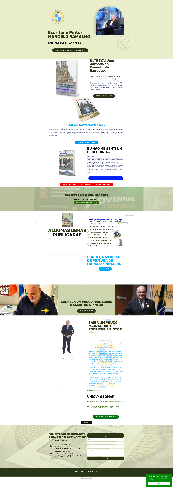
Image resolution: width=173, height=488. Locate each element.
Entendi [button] (159, 483)
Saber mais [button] (151, 479)
